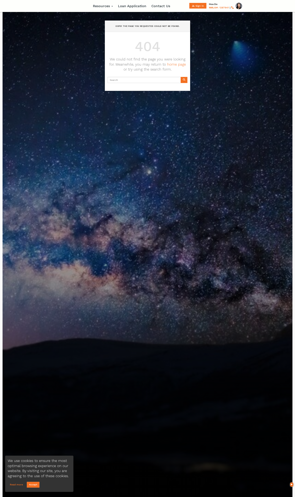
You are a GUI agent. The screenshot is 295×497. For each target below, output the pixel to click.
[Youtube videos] (291, 484)
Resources (102, 6)
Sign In (198, 5)
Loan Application (132, 6)
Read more (16, 484)
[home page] (69, 6)
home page (176, 64)
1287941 (219, 7)
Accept (33, 484)
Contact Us (160, 6)
